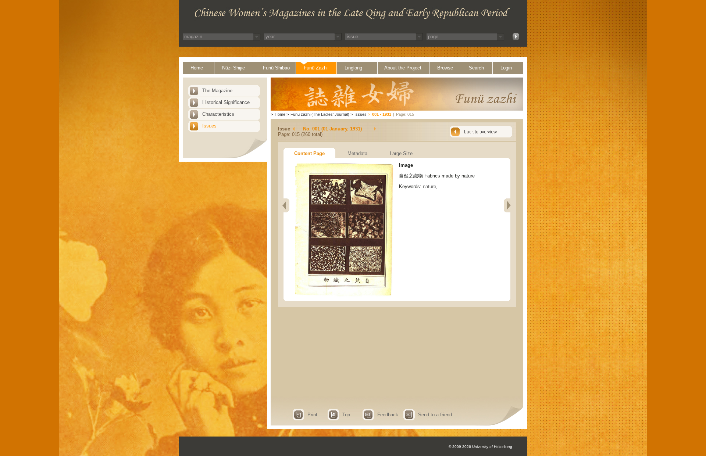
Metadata (357, 153)
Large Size (401, 153)
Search (476, 68)
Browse (445, 68)
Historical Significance (226, 102)
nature (429, 186)
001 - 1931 (381, 114)
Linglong (353, 68)
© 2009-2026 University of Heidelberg (480, 447)
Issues (209, 126)
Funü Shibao (276, 68)
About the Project (402, 68)
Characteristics (218, 114)
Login (506, 68)
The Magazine (217, 90)
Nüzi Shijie (233, 68)
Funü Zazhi (316, 68)
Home (196, 68)
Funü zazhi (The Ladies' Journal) (319, 114)
